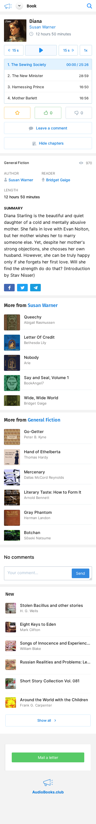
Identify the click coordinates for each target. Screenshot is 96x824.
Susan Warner (42, 27)
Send (80, 573)
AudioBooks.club (48, 776)
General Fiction (16, 163)
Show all (44, 720)
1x (85, 50)
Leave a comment (51, 128)
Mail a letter (48, 757)
